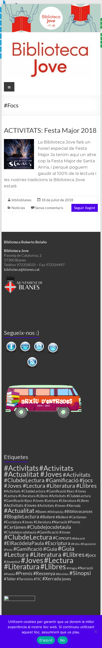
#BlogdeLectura (21, 516)
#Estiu (75, 544)
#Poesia (9, 574)
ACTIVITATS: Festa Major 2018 (50, 130)
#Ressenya (44, 573)
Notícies (18, 207)
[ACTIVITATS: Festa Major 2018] (19, 141)
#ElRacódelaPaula (24, 543)
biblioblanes (21, 200)
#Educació (78, 538)
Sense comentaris (49, 207)
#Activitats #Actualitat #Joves (38, 471)
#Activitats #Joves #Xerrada (59, 506)
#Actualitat (19, 510)
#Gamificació (27, 549)
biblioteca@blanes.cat (21, 269)
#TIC (38, 579)
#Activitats (21, 468)
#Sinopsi (80, 573)
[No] (95, 631)
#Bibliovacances (78, 511)
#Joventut (12, 561)
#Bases (41, 511)
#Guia (50, 549)
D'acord (45, 640)
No (62, 640)
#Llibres (53, 566)
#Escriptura (57, 543)
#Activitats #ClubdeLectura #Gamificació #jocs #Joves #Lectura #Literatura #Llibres (50, 480)
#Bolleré (47, 516)
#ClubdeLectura (28, 537)
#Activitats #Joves (20, 505)
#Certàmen (15, 527)
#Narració (85, 568)
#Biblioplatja (55, 511)
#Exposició (88, 544)
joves (66, 578)
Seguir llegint (84, 207)
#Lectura (58, 560)
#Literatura (21, 566)
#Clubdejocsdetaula (49, 527)
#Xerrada (51, 578)
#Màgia (72, 568)
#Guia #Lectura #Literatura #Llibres (44, 551)
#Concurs (62, 538)
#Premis (23, 573)
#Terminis (25, 579)
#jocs (90, 555)
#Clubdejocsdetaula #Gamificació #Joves (37, 532)
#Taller (10, 578)
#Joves (32, 560)
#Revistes (62, 574)
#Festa (8, 549)
